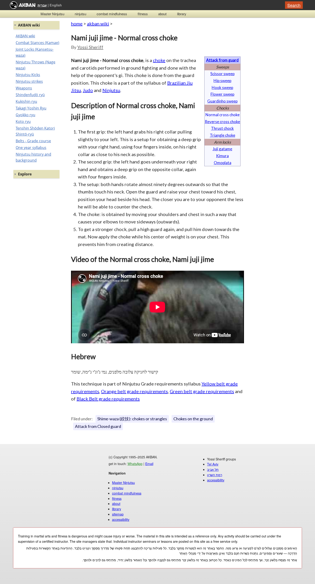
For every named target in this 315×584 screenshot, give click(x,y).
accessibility (120, 519)
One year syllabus (31, 147)
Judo (88, 90)
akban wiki (98, 23)
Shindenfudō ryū (30, 94)
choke (159, 60)
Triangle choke (222, 135)
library (181, 13)
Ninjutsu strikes (29, 81)
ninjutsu (80, 13)
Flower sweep (222, 94)
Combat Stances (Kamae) (37, 42)
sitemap (118, 514)
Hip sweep (222, 80)
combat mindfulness (112, 13)
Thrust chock (222, 128)
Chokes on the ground (193, 418)
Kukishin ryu (26, 101)
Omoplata (222, 162)
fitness (143, 13)
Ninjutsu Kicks (28, 74)
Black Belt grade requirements (108, 398)
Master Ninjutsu (52, 13)
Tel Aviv (212, 464)
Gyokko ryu (25, 114)
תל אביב (213, 469)
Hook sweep (222, 87)
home (77, 23)
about (162, 13)
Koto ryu (23, 121)
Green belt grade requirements (202, 391)
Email (149, 463)
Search (293, 5)
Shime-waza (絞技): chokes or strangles (132, 418)
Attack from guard (222, 60)
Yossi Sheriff (90, 47)
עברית (42, 5)
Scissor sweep (222, 73)
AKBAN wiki (25, 36)
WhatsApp (135, 463)
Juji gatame (222, 148)
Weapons (24, 88)
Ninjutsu (111, 90)
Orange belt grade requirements (134, 391)
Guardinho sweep (222, 101)
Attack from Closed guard (98, 426)
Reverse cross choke (222, 121)
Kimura (222, 155)
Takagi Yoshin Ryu (31, 108)
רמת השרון (214, 474)
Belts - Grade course (33, 140)
